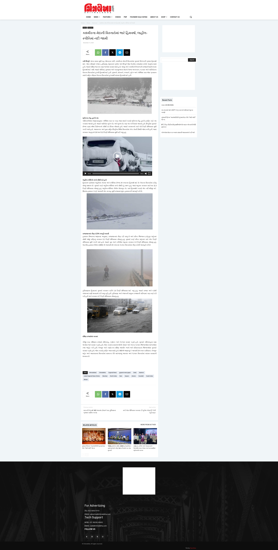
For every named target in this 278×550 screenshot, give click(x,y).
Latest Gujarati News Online (92, 376)
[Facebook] (105, 52)
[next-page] (87, 454)
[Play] (85, 173)
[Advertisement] (157, 8)
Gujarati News (112, 372)
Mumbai (105, 376)
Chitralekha (102, 372)
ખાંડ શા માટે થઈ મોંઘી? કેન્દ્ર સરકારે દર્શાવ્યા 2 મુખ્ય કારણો (177, 111)
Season (127, 376)
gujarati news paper (125, 372)
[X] (112, 52)
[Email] (127, 52)
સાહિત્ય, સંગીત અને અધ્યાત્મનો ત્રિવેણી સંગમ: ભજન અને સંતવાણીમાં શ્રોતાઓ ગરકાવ (144, 448)
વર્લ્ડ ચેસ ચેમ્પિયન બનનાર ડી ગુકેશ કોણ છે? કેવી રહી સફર (139, 411)
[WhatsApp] (98, 52)
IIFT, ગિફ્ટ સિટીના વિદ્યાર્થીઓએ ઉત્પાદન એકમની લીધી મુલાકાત (178, 126)
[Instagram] (92, 537)
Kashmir (141, 372)
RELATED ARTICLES (90, 425)
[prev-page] (83, 454)
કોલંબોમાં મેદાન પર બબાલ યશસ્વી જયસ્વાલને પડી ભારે (178, 132)
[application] (117, 156)
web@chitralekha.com (98, 526)
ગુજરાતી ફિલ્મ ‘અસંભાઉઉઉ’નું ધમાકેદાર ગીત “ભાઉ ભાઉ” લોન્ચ (178, 118)
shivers (134, 376)
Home (83, 23)
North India (113, 376)
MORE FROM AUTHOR (148, 424)
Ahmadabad (92, 372)
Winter (86, 379)
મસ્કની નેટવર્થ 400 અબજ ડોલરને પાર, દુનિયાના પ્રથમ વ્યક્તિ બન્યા (100, 411)
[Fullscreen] (149, 173)
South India (149, 376)
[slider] (116, 173)
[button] (190, 17)
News (88, 23)
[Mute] (146, 173)
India (134, 372)
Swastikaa (193, 548)
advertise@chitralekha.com (100, 514)
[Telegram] (119, 52)
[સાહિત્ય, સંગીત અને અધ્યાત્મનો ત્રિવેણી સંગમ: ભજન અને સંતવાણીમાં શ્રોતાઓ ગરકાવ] (145, 436)
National (94, 23)
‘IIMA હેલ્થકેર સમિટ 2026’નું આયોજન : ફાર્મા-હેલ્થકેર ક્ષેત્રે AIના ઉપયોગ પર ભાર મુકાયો (119, 448)
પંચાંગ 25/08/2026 (167, 105)
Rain (121, 376)
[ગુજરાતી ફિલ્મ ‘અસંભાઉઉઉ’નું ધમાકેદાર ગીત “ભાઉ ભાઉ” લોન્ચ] (94, 436)
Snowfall (141, 376)
